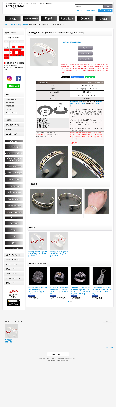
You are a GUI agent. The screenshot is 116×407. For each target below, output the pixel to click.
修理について (10, 283)
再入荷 (85, 48)
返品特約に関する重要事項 (72, 42)
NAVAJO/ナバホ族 (76, 101)
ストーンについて (11, 264)
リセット (108, 321)
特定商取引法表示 (11, 134)
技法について (10, 269)
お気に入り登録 (85, 59)
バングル (97, 103)
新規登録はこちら (90, 10)
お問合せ (9, 129)
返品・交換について (12, 125)
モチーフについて (11, 273)
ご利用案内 (9, 120)
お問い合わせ (85, 53)
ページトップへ (109, 347)
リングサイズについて (13, 278)
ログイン (79, 10)
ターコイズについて (12, 260)
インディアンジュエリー (14, 255)
